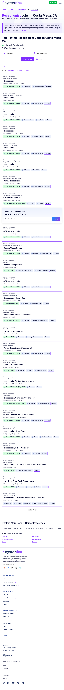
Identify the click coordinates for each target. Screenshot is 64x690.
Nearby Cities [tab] (18, 528)
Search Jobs (28, 59)
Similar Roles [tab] (7, 528)
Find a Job (53, 3)
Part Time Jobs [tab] (29, 528)
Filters (40, 59)
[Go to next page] (36, 510)
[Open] (29, 53)
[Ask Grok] (12, 567)
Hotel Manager (37, 539)
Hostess (34, 542)
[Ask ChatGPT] (16, 567)
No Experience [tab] (50, 528)
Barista (4, 542)
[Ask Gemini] (8, 567)
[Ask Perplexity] (20, 567)
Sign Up (56, 219)
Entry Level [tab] (39, 528)
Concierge (35, 536)
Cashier (4, 536)
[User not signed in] (60, 3)
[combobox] (17, 53)
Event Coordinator (8, 539)
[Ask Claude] (4, 567)
